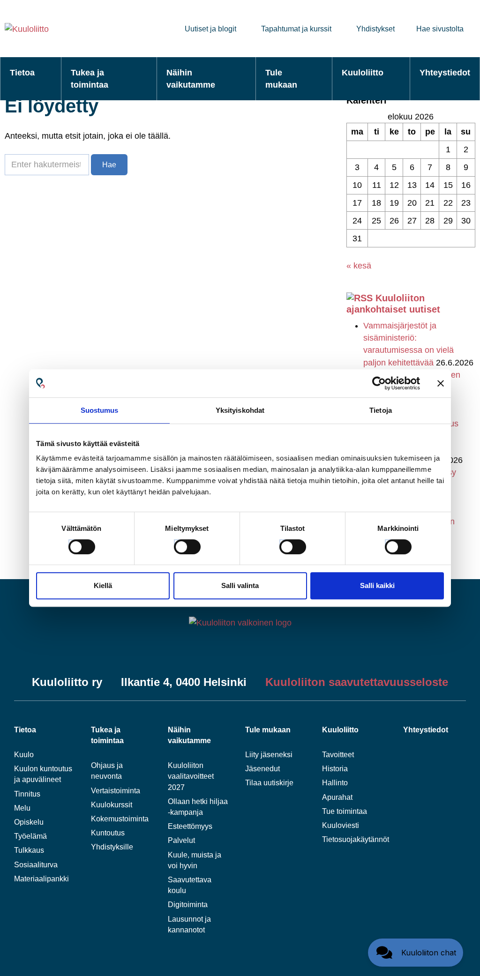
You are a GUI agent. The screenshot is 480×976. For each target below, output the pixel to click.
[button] (415, 953)
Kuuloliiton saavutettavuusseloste (356, 682)
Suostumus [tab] (100, 410)
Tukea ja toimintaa (89, 78)
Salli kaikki (377, 585)
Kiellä (103, 585)
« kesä (358, 265)
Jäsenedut (262, 769)
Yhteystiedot (445, 72)
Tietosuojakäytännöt (355, 839)
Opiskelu (29, 822)
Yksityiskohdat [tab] (240, 410)
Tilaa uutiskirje (269, 783)
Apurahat (337, 797)
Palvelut (181, 840)
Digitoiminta (188, 905)
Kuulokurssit (111, 805)
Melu (22, 808)
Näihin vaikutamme (190, 78)
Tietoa (22, 72)
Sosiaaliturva (36, 865)
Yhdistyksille (112, 847)
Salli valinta (240, 585)
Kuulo (24, 755)
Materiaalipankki (41, 879)
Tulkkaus (29, 850)
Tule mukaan (281, 78)
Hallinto (335, 783)
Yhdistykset (375, 29)
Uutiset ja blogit (210, 29)
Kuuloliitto (362, 72)
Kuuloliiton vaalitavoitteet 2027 (191, 776)
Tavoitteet (338, 755)
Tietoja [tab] (380, 410)
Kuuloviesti (340, 825)
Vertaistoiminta (115, 791)
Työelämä (30, 836)
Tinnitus (27, 794)
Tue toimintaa (344, 811)
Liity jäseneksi (268, 755)
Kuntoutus (108, 833)
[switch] (178, 544)
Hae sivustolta (440, 29)
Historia (335, 769)
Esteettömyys (190, 826)
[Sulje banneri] (440, 383)
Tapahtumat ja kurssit (296, 29)
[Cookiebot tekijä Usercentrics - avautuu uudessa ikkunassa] (379, 383)
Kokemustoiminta (120, 819)
